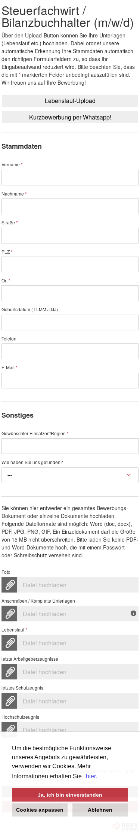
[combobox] (70, 475)
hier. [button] (91, 776)
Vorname (12, 164)
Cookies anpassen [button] (39, 810)
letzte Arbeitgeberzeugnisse (29, 659)
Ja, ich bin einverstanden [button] (70, 795)
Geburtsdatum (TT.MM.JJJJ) (29, 309)
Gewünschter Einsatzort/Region (35, 433)
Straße (9, 222)
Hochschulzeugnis (20, 717)
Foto (5, 572)
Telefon (8, 339)
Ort (5, 281)
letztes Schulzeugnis (22, 688)
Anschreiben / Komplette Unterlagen (38, 601)
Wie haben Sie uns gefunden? (32, 462)
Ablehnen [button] (100, 810)
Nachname (14, 194)
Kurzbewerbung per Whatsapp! (70, 117)
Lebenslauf (14, 630)
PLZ (7, 252)
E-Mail (9, 367)
